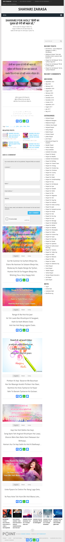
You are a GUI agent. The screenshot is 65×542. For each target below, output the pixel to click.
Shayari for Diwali (50, 177)
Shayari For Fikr (50, 193)
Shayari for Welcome (51, 256)
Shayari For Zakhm (50, 261)
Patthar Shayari (50, 147)
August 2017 (49, 107)
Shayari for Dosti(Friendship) (53, 179)
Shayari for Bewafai (51, 156)
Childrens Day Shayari (51, 125)
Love (9, 538)
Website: (7, 198)
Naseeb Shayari (49, 145)
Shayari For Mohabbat (51, 223)
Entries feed (49, 288)
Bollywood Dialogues (51, 120)
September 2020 (50, 88)
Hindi (23, 256)
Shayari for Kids (50, 214)
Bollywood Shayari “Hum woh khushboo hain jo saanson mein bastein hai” (54, 56)
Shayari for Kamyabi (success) (53, 209)
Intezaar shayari (50, 134)
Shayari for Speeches (51, 243)
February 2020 (49, 93)
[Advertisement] (22, 45)
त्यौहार (24, 126)
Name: (7, 183)
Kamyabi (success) (55, 538)
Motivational (17, 538)
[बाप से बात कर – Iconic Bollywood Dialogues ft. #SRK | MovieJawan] (7, 513)
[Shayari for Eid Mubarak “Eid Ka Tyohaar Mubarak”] (47, 513)
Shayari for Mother (50, 225)
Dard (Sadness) (43, 538)
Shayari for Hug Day (51, 200)
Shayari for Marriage (51, 220)
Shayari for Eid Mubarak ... (42, 1)
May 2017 (48, 111)
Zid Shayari (48, 277)
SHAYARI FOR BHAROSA (52, 159)
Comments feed (50, 291)
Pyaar (7, 126)
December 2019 (50, 97)
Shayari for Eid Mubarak (52, 184)
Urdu (29, 256)
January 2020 (49, 95)
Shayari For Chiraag (51, 165)
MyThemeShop (41, 534)
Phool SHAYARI (50, 149)
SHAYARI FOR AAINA (51, 152)
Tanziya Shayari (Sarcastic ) (53, 275)
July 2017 (48, 109)
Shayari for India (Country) (52, 204)
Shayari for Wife (50, 259)
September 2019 (50, 104)
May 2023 (48, 84)
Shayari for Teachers (51, 250)
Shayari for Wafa (50, 254)
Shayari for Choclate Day (52, 168)
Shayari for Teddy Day (51, 252)
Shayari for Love (50, 218)
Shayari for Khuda (50, 211)
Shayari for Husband (51, 202)
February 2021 (49, 86)
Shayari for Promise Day (52, 234)
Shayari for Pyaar (50, 236)
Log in (47, 286)
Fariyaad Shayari (50, 127)
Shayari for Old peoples (52, 230)
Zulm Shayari (49, 279)
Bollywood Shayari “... (26, 1)
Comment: (8, 167)
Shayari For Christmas (51, 170)
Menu (4, 15)
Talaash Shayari (50, 270)
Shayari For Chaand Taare (52, 163)
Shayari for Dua (50, 181)
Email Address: (9, 191)
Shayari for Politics (50, 232)
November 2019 (50, 100)
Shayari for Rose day (51, 239)
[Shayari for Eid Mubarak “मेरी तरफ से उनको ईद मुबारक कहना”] (57, 513)
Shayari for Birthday (51, 161)
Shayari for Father (50, 191)
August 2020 (49, 90)
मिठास (28, 126)
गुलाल (21, 126)
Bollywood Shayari (50, 122)
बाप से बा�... (15, 1)
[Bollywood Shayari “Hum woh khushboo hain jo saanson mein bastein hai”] (17, 513)
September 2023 (50, 81)
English (16, 256)
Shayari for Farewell (51, 188)
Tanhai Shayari (49, 273)
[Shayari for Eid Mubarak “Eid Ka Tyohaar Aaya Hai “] (27, 513)
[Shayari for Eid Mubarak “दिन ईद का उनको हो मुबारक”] (37, 513)
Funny (4, 538)
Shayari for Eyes (50, 186)
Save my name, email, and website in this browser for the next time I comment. (22, 208)
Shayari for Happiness (51, 195)
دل (14, 126)
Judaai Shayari (49, 136)
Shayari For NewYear (51, 227)
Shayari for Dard (50, 175)
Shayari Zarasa (32, 9)
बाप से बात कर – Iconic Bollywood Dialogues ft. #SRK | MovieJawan (54, 50)
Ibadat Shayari (49, 132)
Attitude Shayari (50, 118)
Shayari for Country (51, 172)
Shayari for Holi (50, 197)
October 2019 (49, 102)
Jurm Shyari (48, 139)
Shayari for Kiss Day (51, 216)
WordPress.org (49, 293)
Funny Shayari (49, 129)
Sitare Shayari (49, 266)
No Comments (6, 138)
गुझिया (17, 126)
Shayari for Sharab (50, 241)
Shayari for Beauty (50, 154)
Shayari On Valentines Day (52, 263)
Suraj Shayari (49, 268)
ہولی (11, 126)
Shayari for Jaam (50, 207)
